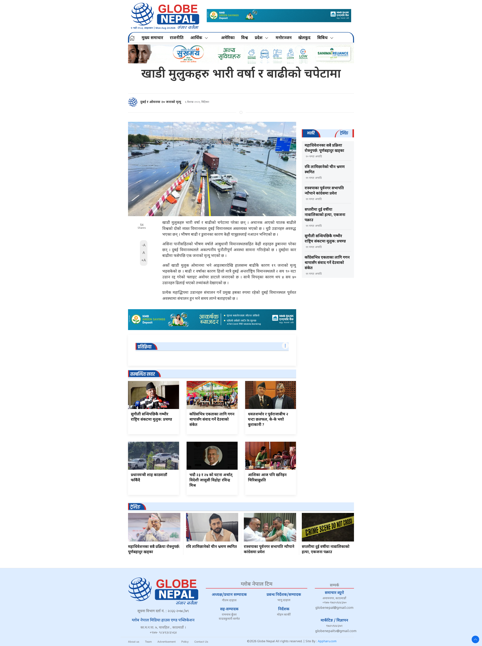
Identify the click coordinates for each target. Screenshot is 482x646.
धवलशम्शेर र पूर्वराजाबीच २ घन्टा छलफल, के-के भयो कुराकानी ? (268, 419)
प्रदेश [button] (258, 38)
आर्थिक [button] (196, 38)
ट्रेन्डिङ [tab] (344, 133)
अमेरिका (228, 38)
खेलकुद (304, 38)
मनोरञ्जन (284, 38)
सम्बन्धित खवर (142, 374)
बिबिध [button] (322, 38)
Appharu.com (327, 642)
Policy (185, 641)
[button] (475, 639)
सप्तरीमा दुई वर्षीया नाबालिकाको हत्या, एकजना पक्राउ (325, 215)
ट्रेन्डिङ (135, 507)
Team (148, 641)
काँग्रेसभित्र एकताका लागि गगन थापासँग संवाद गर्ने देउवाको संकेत (211, 419)
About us (133, 641)
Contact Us (201, 641)
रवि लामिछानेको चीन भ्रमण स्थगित (211, 547)
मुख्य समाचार (152, 38)
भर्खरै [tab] (311, 133)
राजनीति (177, 38)
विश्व (244, 38)
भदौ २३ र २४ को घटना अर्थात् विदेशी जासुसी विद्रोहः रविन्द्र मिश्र (210, 480)
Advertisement (166, 641)
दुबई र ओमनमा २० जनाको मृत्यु (160, 102)
